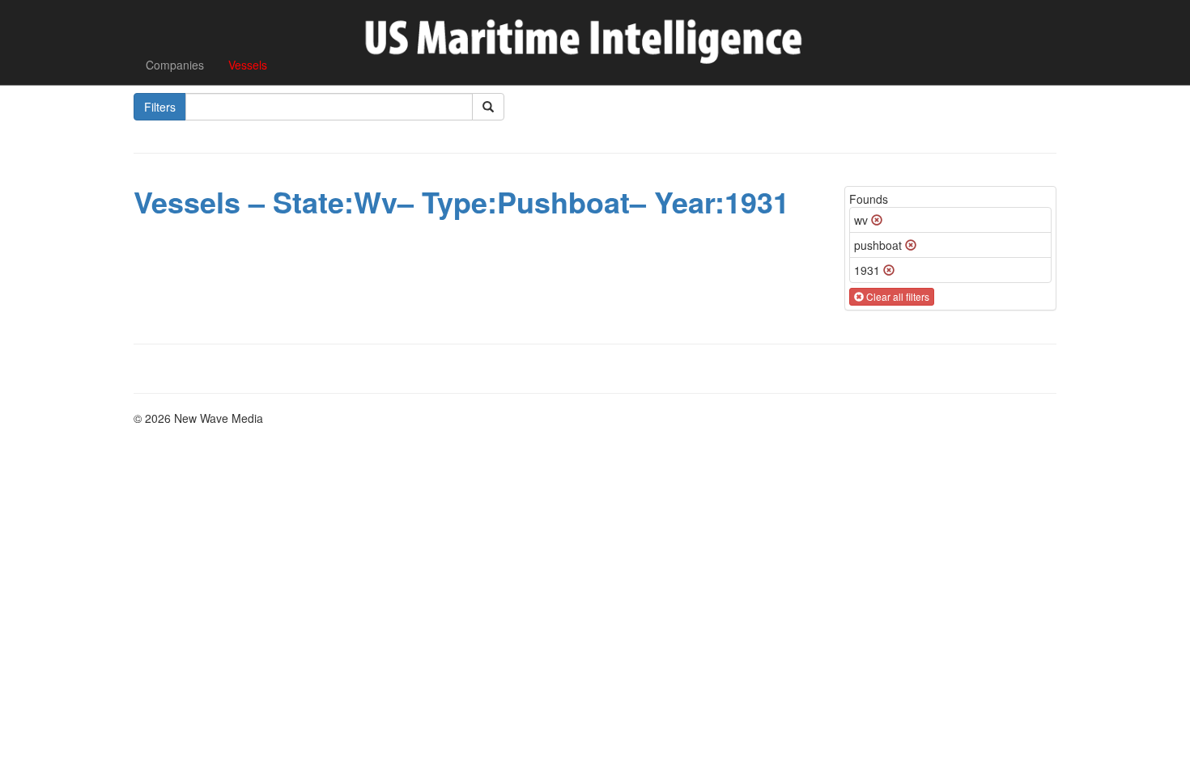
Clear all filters (896, 296)
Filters (160, 107)
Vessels (247, 65)
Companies (175, 65)
